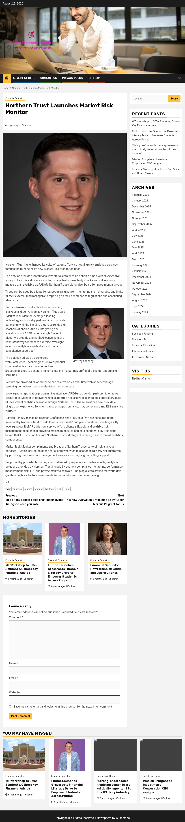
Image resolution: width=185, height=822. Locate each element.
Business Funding (142, 333)
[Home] (7, 78)
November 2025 (141, 212)
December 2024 (141, 277)
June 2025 (138, 241)
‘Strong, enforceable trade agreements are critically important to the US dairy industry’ (155, 149)
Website (14, 692)
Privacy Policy (72, 78)
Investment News (142, 357)
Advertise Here (24, 78)
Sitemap (94, 78)
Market (28, 489)
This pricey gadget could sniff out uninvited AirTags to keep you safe (34, 500)
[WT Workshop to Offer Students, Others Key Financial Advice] (22, 539)
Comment (16, 617)
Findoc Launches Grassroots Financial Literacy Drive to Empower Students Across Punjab (63, 572)
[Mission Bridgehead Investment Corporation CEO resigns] (161, 755)
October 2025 (140, 218)
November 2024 (141, 282)
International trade (143, 351)
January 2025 (140, 271)
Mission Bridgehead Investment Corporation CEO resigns (157, 786)
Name (13, 663)
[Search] (179, 78)
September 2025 (142, 224)
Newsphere (104, 818)
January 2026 (140, 200)
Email (13, 678)
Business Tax (140, 339)
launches (17, 489)
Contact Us (48, 78)
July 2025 (137, 235)
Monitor (39, 489)
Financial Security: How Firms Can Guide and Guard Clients (106, 568)
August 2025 (139, 230)
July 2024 (137, 306)
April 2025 (138, 253)
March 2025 (139, 259)
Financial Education (15, 98)
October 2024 (140, 288)
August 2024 (139, 300)
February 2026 (140, 194)
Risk (59, 489)
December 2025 (141, 206)
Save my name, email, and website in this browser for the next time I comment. (63, 706)
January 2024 (140, 312)
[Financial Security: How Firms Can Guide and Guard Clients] (107, 539)
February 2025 (140, 265)
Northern (49, 489)
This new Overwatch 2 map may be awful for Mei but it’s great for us (94, 500)
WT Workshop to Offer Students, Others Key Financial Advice (21, 568)
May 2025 (137, 247)
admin (28, 125)
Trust (67, 489)
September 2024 (142, 294)
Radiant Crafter (141, 378)
